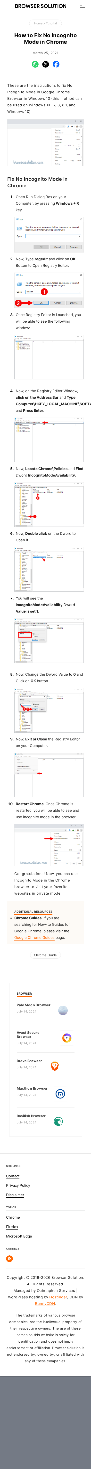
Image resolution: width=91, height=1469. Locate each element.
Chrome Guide (45, 955)
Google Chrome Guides (34, 937)
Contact (12, 1176)
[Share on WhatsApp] (35, 66)
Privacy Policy (18, 1185)
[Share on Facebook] (56, 66)
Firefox (12, 1227)
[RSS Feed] (9, 1261)
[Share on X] (45, 66)
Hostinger (58, 1297)
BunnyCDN (45, 1304)
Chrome (13, 1217)
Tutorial (51, 23)
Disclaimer (15, 1195)
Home (38, 23)
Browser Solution (40, 6)
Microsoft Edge (19, 1236)
